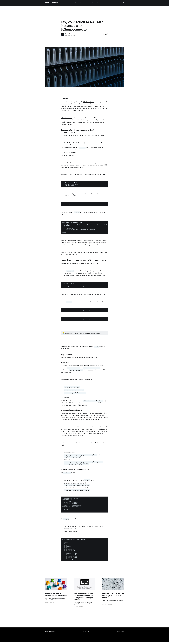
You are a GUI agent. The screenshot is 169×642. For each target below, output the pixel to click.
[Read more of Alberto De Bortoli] (62, 35)
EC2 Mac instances (88, 102)
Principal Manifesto (78, 3)
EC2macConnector (66, 118)
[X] (83, 631)
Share (106, 34)
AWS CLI (90, 370)
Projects (91, 3)
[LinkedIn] (85, 631)
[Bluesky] (88, 631)
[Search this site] (123, 3)
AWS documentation (67, 135)
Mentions (97, 3)
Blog (63, 3)
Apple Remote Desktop (92, 252)
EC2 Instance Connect (99, 240)
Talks (86, 3)
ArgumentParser (83, 346)
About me (68, 3)
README (74, 294)
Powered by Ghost (120, 631)
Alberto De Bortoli (51, 2)
